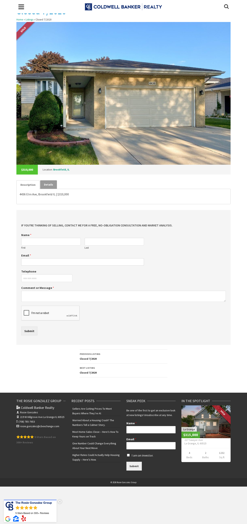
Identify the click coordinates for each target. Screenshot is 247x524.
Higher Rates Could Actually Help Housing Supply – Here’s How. (96, 457)
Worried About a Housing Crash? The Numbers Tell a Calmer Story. (93, 423)
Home (19, 19)
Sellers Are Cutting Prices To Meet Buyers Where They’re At (92, 411)
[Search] (226, 7)
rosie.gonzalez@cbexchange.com (39, 426)
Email (26, 255)
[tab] (28, 184)
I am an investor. (142, 455)
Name (26, 235)
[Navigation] (21, 7)
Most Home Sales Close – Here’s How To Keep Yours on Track (95, 434)
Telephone (28, 271)
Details (48, 184)
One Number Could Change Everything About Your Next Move (94, 446)
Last (87, 247)
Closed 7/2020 (90, 356)
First (23, 247)
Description (28, 184)
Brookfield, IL (61, 169)
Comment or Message (37, 288)
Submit (29, 331)
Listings (29, 19)
